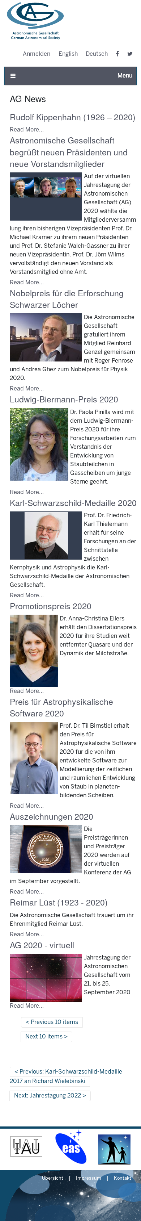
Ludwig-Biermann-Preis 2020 (64, 399)
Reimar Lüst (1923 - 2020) (59, 902)
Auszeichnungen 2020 (51, 816)
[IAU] (26, 1147)
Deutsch (97, 54)
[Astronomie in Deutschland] (114, 1147)
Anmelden (36, 54)
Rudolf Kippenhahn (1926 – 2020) (73, 117)
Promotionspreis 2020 (50, 606)
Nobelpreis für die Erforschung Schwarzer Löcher (67, 298)
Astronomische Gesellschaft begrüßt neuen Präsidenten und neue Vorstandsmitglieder (69, 151)
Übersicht (52, 1178)
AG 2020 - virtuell (42, 945)
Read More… (27, 130)
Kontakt (122, 1178)
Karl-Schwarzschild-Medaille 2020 (73, 503)
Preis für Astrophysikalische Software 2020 (61, 707)
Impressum (88, 1178)
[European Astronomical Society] (70, 1147)
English (68, 54)
